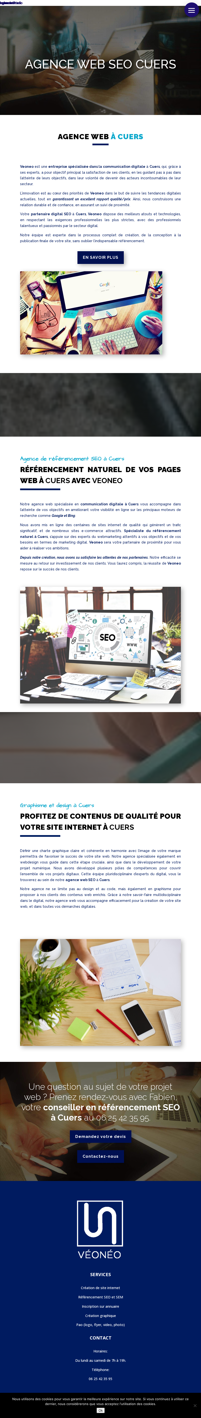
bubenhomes (10, 2)
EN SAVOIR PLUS (100, 257)
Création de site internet (100, 1287)
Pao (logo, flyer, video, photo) (100, 1324)
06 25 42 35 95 (122, 1118)
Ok (101, 1410)
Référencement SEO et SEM (100, 1297)
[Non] (194, 1405)
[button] (191, 9)
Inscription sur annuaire (100, 1306)
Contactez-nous (101, 1156)
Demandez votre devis (100, 1136)
